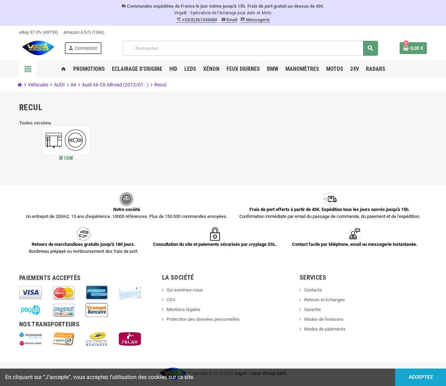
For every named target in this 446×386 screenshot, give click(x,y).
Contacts (313, 290)
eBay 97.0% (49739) (38, 32)
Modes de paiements (325, 329)
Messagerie (255, 19)
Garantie (312, 309)
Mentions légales (183, 309)
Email (229, 19)
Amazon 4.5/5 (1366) (84, 32)
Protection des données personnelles (203, 319)
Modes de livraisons (324, 319)
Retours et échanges (324, 299)
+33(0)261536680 (196, 19)
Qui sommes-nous (185, 290)
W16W (66, 158)
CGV (171, 299)
